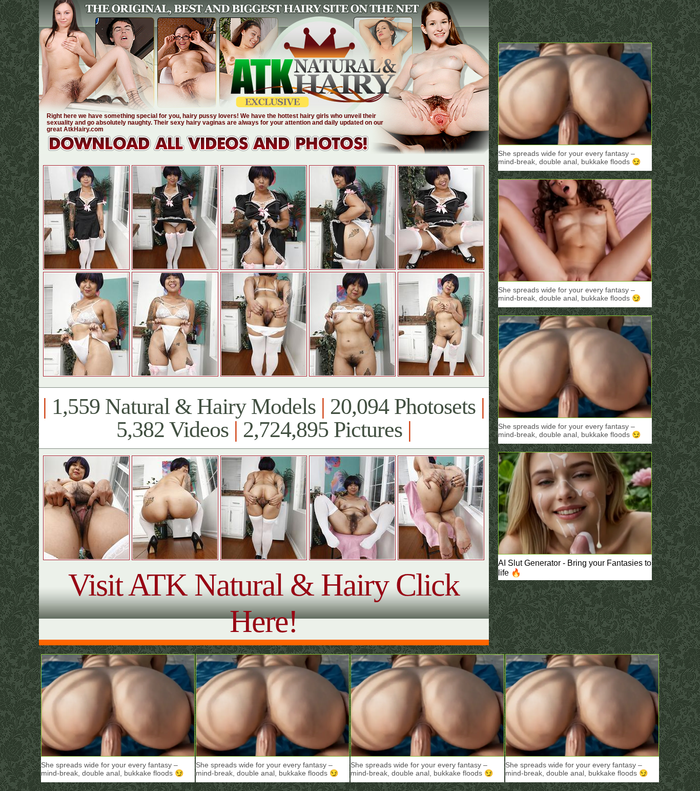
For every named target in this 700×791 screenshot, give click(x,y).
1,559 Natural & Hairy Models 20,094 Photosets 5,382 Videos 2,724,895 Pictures (264, 418)
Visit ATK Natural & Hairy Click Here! (263, 603)
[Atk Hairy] (218, 151)
